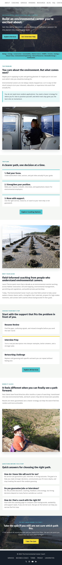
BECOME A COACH (22, 558)
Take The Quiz (31, 541)
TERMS (32, 558)
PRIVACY (40, 558)
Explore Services (10, 37)
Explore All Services (31, 370)
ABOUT (7, 3)
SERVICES (24, 3)
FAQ (53, 3)
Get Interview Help (28, 37)
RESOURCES (41, 3)
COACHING (15, 3)
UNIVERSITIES (49, 558)
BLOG (49, 3)
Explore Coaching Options (31, 212)
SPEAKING (31, 3)
